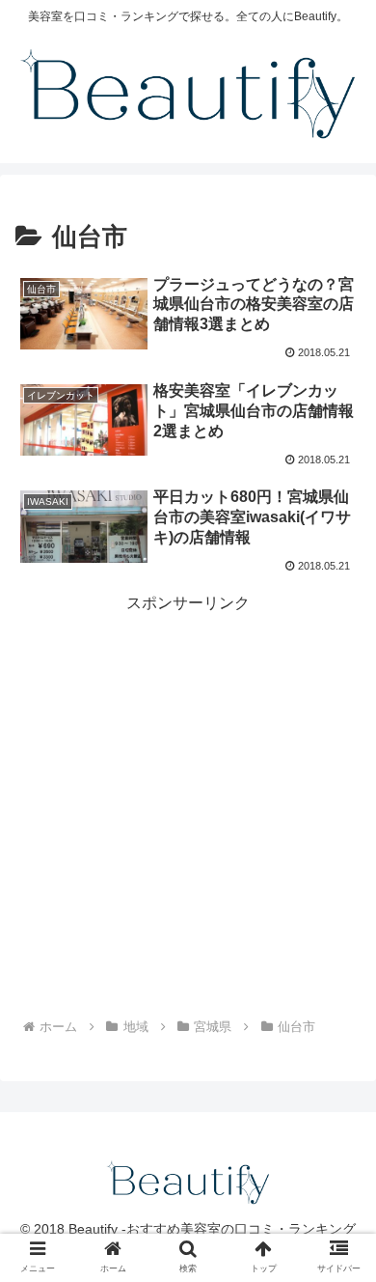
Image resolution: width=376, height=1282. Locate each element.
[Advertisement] (188, 805)
